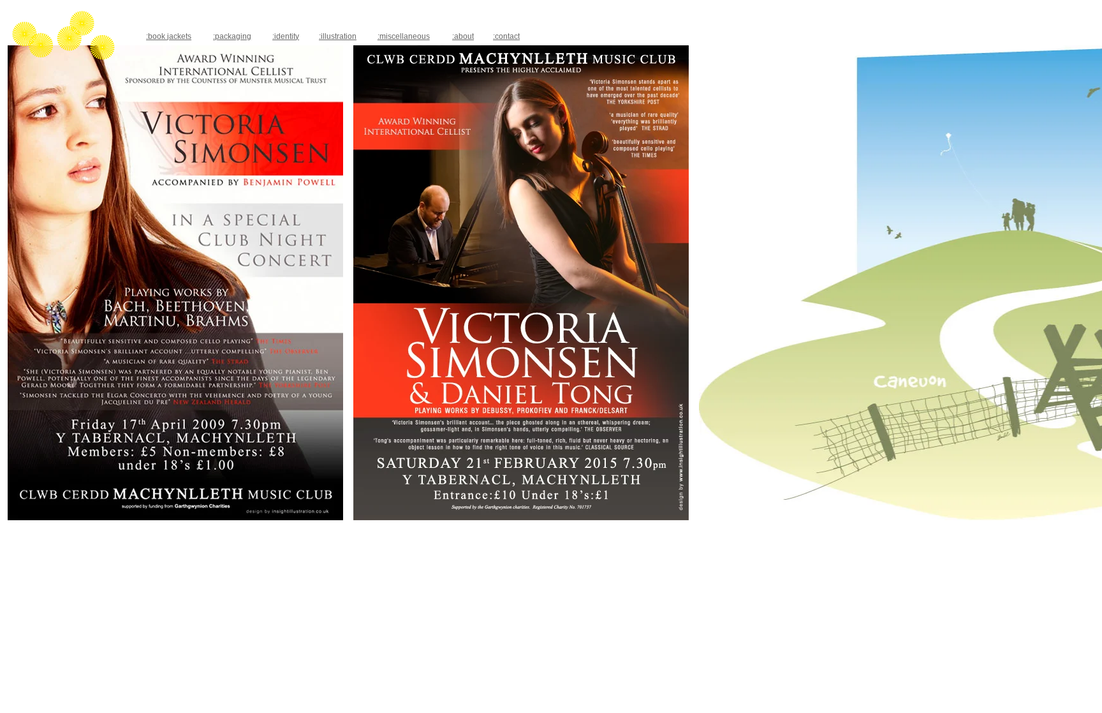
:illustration (337, 36)
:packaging (232, 36)
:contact (506, 36)
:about (463, 36)
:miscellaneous (404, 36)
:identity (285, 36)
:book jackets (168, 36)
